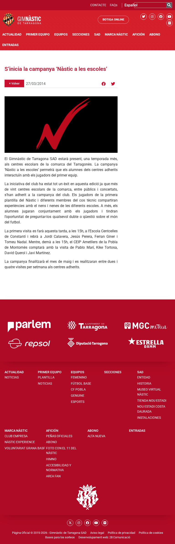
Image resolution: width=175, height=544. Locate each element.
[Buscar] (169, 5)
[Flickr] (169, 23)
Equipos (61, 34)
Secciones (81, 34)
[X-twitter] (70, 523)
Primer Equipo (38, 34)
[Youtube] (169, 16)
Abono (154, 34)
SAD (97, 34)
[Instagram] (152, 16)
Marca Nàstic (116, 34)
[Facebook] (161, 16)
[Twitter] (143, 16)
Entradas (10, 45)
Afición (138, 34)
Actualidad (11, 34)
